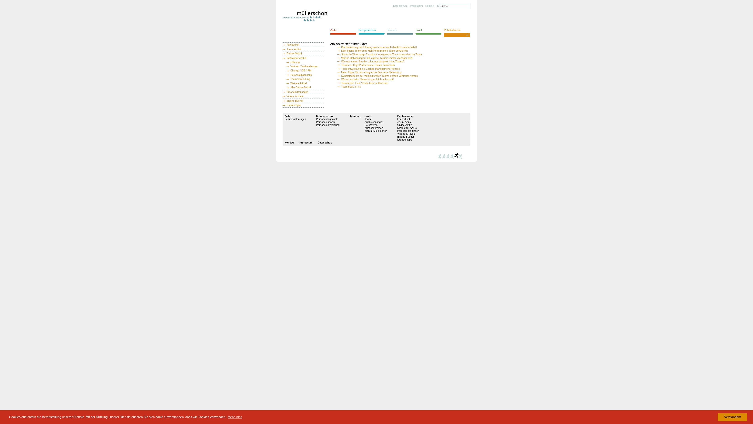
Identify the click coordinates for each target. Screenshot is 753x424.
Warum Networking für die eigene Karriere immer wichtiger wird (376, 58)
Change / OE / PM (300, 70)
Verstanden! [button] (732, 417)
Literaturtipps (293, 105)
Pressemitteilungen (297, 91)
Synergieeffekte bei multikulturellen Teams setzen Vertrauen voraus (379, 75)
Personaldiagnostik (301, 74)
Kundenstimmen (374, 127)
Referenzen (371, 124)
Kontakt (429, 5)
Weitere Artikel (298, 83)
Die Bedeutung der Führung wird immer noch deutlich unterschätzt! (379, 47)
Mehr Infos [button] (235, 417)
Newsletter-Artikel (296, 58)
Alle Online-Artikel (300, 87)
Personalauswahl (325, 122)
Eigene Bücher (294, 100)
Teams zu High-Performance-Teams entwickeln (368, 65)
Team (368, 119)
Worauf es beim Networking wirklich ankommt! (367, 79)
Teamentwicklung (300, 79)
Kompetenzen (367, 30)
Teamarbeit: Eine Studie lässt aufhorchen (364, 83)
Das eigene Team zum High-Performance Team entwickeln (374, 50)
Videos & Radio (295, 96)
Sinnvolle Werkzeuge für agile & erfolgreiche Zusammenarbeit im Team (381, 54)
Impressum (416, 5)
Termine (392, 30)
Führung (295, 62)
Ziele (333, 30)
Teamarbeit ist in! (351, 86)
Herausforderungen (295, 119)
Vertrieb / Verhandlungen (304, 66)
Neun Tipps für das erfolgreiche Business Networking (371, 72)
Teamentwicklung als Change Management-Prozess (370, 68)
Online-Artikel (294, 53)
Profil (419, 30)
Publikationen (452, 30)
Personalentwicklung (327, 124)
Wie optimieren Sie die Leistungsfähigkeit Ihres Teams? (372, 61)
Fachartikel (292, 44)
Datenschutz (400, 5)
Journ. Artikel (293, 49)
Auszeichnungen (374, 122)
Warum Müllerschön (376, 130)
